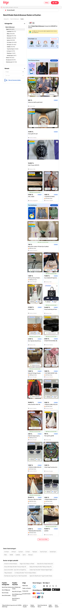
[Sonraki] (58, 44)
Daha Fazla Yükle (43, 539)
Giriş (46, 2)
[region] (43, 44)
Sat (56, 2)
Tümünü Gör (54, 38)
